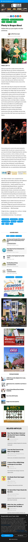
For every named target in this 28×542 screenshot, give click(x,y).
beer (3, 223)
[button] (14, 539)
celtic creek (13, 221)
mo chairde (20, 221)
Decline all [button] (20, 535)
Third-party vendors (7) (5, 525)
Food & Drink (9, 21)
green (11, 223)
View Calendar (19, 277)
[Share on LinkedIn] (18, 16)
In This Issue (23, 325)
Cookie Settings (20, 531)
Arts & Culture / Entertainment (17, 19)
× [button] (26, 515)
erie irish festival (5, 219)
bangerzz (21, 219)
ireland (7, 223)
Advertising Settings (21, 530)
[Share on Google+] (16, 16)
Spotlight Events (5, 19)
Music (15, 21)
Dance (3, 21)
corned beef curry (5, 221)
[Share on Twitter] (13, 16)
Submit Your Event (10, 277)
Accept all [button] (7, 535)
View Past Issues (5, 325)
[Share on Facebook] (11, 16)
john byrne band (13, 219)
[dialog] (14, 528)
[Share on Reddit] (20, 16)
